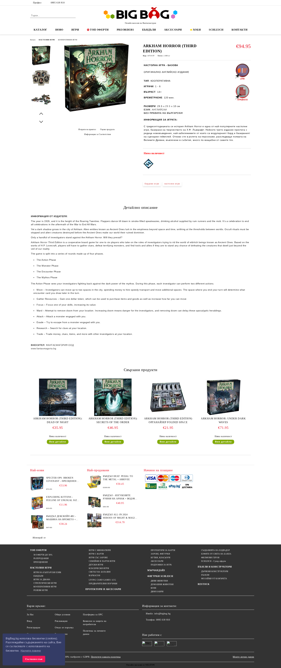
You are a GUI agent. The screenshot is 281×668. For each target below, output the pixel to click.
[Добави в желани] (248, 154)
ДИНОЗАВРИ (157, 591)
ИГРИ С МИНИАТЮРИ (100, 550)
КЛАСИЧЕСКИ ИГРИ (99, 568)
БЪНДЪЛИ (149, 29)
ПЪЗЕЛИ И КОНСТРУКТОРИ (215, 567)
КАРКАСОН (94, 575)
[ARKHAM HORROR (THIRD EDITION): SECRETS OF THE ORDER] (113, 397)
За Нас (30, 614)
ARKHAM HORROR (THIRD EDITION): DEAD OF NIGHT (57, 420)
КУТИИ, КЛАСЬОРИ (160, 557)
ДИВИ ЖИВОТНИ (159, 581)
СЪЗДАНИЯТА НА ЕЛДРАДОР (215, 550)
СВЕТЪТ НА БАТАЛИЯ (99, 572)
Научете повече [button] (31, 650)
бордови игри (152, 183)
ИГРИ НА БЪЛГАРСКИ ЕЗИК (47, 572)
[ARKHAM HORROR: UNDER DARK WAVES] (223, 397)
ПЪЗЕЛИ (205, 575)
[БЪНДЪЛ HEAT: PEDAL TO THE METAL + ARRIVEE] (94, 482)
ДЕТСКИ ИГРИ (96, 565)
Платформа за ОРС (93, 614)
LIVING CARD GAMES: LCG (102, 580)
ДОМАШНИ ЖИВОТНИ (162, 584)
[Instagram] (244, 3)
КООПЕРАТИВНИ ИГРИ (67, 40)
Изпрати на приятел (87, 129)
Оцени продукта (107, 129)
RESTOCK (203, 584)
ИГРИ (75, 29)
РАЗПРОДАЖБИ (41, 558)
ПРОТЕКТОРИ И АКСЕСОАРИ (103, 589)
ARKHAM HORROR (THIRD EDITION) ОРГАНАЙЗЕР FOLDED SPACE (168, 420)
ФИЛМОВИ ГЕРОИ (210, 557)
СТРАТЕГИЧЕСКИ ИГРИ (45, 583)
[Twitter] (239, 3)
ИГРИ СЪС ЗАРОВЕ (98, 557)
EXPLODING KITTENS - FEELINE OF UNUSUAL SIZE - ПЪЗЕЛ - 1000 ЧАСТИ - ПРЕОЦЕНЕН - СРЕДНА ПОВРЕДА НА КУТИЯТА (63, 499)
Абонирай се (39, 537)
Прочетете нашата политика (106, 657)
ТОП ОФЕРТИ (99, 29)
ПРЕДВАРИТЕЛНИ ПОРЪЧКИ (103, 583)
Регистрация (33, 627)
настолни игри (172, 183)
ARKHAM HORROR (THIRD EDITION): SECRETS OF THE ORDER (112, 420)
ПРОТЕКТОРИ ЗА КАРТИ (163, 550)
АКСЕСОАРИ (173, 29)
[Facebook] (234, 3)
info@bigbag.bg (162, 613)
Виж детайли (57, 441)
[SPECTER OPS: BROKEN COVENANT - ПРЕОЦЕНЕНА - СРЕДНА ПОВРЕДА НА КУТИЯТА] (37, 483)
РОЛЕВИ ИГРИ (40, 590)
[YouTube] (249, 3)
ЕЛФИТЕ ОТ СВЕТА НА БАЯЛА (216, 554)
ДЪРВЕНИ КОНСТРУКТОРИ (214, 571)
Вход (29, 621)
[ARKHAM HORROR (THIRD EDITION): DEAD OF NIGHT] (57, 397)
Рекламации (61, 621)
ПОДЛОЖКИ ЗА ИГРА (161, 565)
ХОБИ (197, 29)
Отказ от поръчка (64, 627)
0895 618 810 (58, 2)
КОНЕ (153, 588)
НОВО (59, 29)
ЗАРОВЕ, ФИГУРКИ (160, 554)
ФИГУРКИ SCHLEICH (160, 576)
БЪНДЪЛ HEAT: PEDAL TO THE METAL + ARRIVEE (118, 478)
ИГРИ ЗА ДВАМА (41, 579)
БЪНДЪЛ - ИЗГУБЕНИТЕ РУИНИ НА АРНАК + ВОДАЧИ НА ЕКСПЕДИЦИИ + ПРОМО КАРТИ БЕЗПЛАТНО (120, 497)
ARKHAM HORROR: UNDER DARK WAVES (223, 420)
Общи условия (62, 614)
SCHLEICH (216, 29)
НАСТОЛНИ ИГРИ (47, 40)
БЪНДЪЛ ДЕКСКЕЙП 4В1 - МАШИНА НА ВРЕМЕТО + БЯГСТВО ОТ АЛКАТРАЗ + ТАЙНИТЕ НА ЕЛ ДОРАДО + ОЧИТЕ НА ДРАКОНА (62, 518)
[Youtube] (166, 626)
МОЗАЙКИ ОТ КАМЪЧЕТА (214, 578)
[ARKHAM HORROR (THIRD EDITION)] (96, 111)
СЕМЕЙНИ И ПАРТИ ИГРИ (102, 561)
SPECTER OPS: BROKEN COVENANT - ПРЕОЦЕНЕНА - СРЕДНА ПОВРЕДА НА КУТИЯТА (63, 480)
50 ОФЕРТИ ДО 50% (43, 555)
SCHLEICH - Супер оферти (213, 561)
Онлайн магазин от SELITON (140, 665)
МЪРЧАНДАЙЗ (156, 570)
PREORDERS (125, 29)
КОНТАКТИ (239, 29)
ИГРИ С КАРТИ (96, 554)
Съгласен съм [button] (33, 659)
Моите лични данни (243, 657)
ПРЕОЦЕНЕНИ (40, 562)
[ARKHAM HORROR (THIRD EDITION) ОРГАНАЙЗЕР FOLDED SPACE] (168, 397)
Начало (32, 40)
